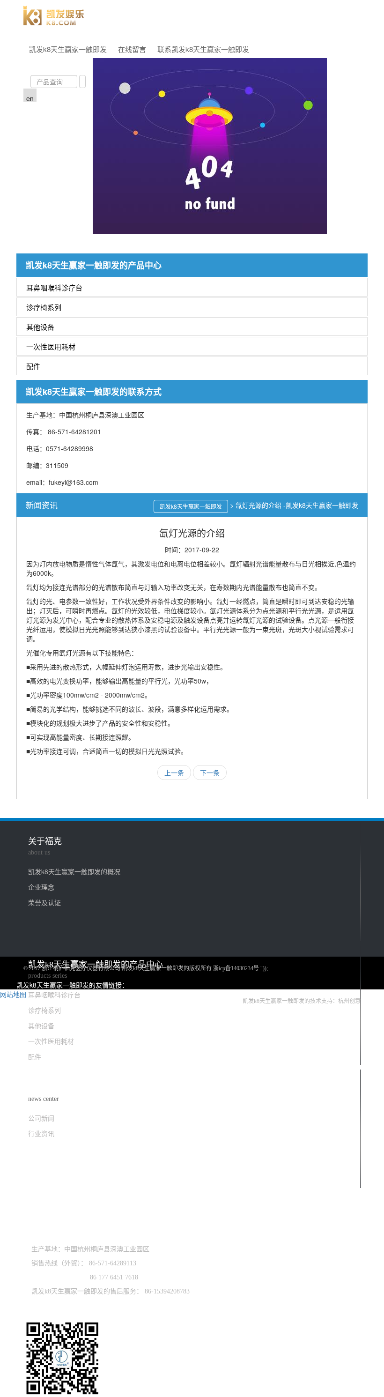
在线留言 (132, 49)
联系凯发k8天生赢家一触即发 (203, 49)
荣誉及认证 (44, 902)
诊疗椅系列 (43, 307)
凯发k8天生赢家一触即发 (68, 49)
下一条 (210, 772)
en (30, 98)
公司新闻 (41, 1117)
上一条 (174, 772)
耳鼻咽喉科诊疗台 (54, 287)
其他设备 (40, 327)
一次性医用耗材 (50, 346)
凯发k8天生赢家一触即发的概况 (74, 871)
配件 (33, 366)
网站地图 (13, 994)
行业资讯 (41, 1133)
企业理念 (41, 887)
